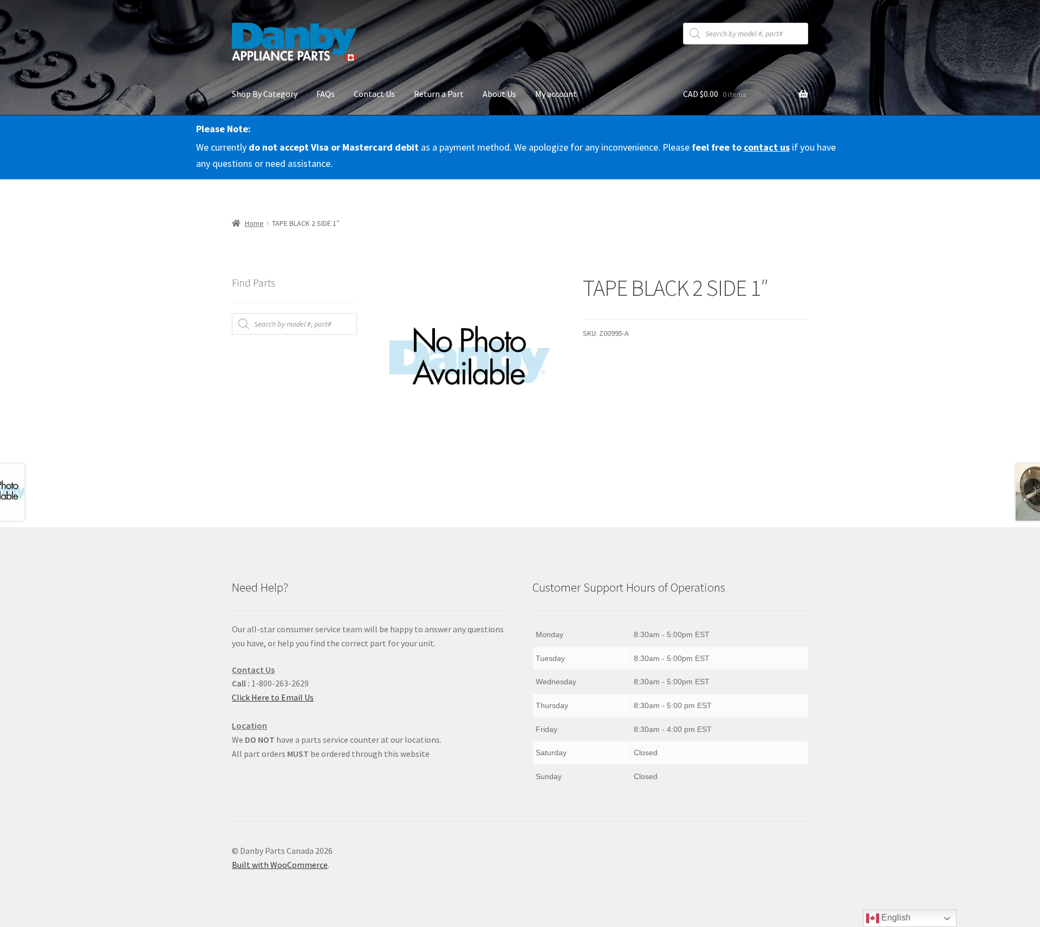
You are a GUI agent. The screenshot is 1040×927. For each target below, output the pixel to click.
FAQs (325, 93)
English (895, 917)
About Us (499, 93)
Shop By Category (264, 93)
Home (254, 223)
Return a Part (439, 93)
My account (556, 93)
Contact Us (374, 93)
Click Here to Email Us (273, 697)
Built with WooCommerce (280, 864)
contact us (767, 147)
